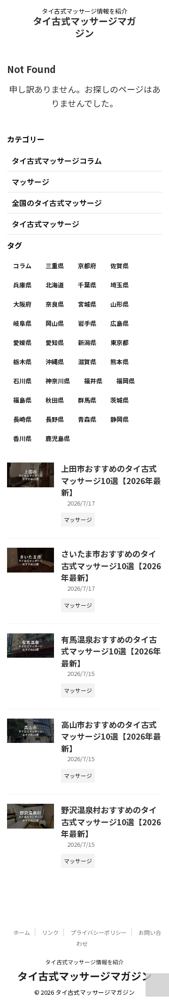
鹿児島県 (58, 438)
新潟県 (87, 342)
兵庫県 (22, 284)
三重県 (55, 265)
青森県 (87, 419)
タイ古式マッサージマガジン (84, 27)
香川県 (22, 438)
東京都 (119, 342)
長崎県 (22, 419)
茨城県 (119, 400)
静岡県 (119, 419)
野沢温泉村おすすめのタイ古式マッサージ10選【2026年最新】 (111, 821)
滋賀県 (87, 361)
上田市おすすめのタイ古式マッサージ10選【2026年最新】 (111, 480)
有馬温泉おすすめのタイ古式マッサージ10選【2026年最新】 (111, 651)
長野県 (55, 419)
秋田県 (55, 400)
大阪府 (22, 304)
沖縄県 (55, 361)
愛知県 (55, 342)
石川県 (22, 380)
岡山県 (55, 323)
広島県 (119, 323)
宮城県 (87, 304)
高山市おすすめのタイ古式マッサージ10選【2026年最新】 (111, 736)
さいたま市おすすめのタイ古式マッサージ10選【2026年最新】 (111, 565)
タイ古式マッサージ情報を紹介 (84, 962)
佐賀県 (119, 265)
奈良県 (55, 304)
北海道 (55, 284)
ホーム (21, 932)
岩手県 (87, 323)
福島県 (22, 400)
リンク (50, 932)
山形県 (119, 304)
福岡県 (125, 380)
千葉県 (87, 284)
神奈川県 (58, 380)
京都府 (87, 265)
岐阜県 (22, 323)
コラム (22, 265)
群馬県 (87, 400)
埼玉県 (119, 284)
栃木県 (22, 361)
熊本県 (119, 361)
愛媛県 (22, 342)
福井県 (93, 380)
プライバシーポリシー (98, 932)
